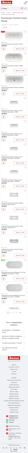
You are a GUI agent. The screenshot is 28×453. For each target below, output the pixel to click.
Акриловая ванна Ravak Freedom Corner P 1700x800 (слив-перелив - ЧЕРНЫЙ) (12, 157)
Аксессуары (14, 389)
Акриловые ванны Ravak (14, 380)
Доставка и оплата (14, 367)
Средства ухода (14, 412)
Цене (11, 24)
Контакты (14, 373)
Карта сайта (14, 451)
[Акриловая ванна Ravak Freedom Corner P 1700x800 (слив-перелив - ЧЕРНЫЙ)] (14, 148)
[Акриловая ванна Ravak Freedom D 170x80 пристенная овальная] (14, 241)
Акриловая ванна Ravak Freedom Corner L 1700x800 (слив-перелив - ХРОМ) (12, 134)
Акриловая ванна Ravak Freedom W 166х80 (12, 44)
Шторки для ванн (14, 384)
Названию (15, 24)
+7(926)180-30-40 (13, 418)
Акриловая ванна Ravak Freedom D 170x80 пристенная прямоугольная (12, 227)
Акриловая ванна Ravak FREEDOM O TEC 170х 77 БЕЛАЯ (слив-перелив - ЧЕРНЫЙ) (13, 296)
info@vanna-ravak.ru (14, 426)
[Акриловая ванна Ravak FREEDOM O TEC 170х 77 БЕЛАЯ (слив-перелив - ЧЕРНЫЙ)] (14, 287)
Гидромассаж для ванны (14, 405)
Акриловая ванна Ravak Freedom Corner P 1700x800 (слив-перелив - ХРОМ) (12, 111)
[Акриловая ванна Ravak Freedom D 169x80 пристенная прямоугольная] (14, 194)
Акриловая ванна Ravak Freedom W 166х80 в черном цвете (13, 88)
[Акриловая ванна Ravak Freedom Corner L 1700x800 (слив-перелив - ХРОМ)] (14, 125)
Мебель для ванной (14, 387)
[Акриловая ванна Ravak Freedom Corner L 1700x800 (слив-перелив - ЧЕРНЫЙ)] (14, 171)
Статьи (14, 371)
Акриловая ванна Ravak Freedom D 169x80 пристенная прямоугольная (12, 203)
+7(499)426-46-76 (13, 416)
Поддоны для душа (14, 398)
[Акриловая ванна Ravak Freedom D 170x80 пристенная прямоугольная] (14, 218)
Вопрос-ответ (14, 369)
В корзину (3, 48)
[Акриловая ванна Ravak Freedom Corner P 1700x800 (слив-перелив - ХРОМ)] (14, 102)
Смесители (14, 382)
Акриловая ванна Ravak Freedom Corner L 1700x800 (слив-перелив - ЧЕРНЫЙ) (12, 180)
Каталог (14, 377)
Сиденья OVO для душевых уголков (14, 400)
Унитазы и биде (14, 391)
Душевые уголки (14, 396)
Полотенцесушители (14, 403)
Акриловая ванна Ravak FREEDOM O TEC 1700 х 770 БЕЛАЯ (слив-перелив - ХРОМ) (14, 273)
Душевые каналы (14, 407)
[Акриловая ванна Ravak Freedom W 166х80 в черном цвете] (14, 79)
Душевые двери (14, 394)
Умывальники (14, 409)
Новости (14, 364)
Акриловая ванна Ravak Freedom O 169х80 (12, 65)
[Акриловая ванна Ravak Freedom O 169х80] (14, 57)
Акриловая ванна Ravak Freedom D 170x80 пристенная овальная (12, 250)
